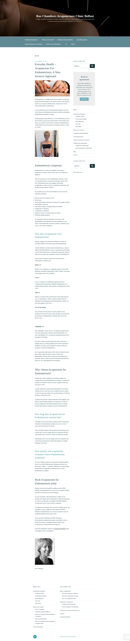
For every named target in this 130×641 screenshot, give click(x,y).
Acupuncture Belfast (59, 528)
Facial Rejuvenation (81, 39)
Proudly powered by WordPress (68, 636)
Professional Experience (31, 39)
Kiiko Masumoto (80, 121)
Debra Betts (78, 126)
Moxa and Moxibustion (41, 619)
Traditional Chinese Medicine (65, 39)
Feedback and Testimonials (53, 44)
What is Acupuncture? (65, 591)
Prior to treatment (39, 609)
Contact (73, 44)
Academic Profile (80, 116)
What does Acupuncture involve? (70, 596)
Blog (66, 44)
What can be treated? (48, 39)
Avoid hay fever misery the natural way (70, 610)
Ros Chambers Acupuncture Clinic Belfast (65, 16)
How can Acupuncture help (69, 598)
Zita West (78, 124)
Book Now (84, 99)
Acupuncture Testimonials (82, 145)
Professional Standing (81, 119)
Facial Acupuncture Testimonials (84, 148)
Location (62, 613)
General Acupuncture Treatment (33, 44)
